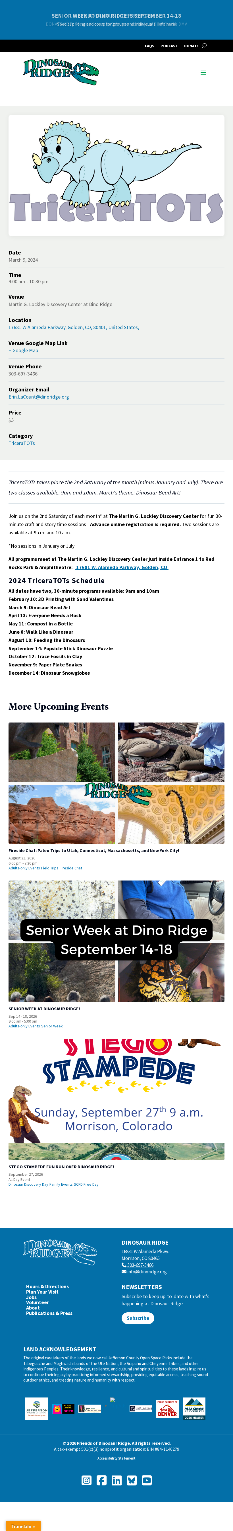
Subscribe (138, 1318)
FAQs (149, 46)
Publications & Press (49, 1314)
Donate (191, 46)
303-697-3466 (140, 1265)
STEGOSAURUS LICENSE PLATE (116, 15)
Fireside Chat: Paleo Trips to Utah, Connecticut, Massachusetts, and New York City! (94, 850)
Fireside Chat (71, 868)
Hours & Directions (47, 1287)
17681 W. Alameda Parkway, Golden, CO (121, 567)
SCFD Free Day (86, 1184)
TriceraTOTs (22, 443)
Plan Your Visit (42, 1293)
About (33, 1309)
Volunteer (37, 1303)
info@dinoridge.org (147, 1272)
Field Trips (50, 868)
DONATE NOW (59, 24)
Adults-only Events (24, 868)
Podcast (169, 46)
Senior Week (52, 1026)
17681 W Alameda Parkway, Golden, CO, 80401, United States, (74, 327)
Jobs (31, 1298)
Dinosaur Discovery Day (28, 1184)
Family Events (61, 1184)
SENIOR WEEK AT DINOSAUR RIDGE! (44, 1008)
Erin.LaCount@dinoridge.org (39, 396)
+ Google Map (23, 350)
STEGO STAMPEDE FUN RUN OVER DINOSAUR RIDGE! (61, 1166)
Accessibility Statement (116, 1458)
